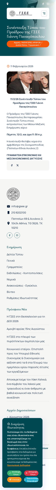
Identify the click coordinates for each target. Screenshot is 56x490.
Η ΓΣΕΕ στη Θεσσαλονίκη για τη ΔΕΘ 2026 (26, 319)
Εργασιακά (34, 45)
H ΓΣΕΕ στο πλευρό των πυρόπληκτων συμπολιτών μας (26, 339)
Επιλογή (16, 480)
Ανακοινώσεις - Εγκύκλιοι (22, 285)
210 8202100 (18, 212)
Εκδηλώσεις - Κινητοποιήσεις (25, 273)
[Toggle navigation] (44, 13)
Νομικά (11, 279)
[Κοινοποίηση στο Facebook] (12, 165)
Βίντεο (11, 292)
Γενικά (11, 260)
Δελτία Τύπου (21, 45)
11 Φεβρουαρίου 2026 (21, 66)
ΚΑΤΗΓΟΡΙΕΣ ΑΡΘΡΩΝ (31, 42)
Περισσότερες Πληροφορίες (32, 479)
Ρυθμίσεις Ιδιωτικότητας (22, 298)
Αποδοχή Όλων (16, 473)
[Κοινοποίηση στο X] (17, 165)
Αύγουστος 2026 (19, 417)
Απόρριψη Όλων (33, 473)
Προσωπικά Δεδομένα (18, 465)
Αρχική (17, 42)
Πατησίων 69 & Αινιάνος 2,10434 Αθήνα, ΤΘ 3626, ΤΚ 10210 (27, 223)
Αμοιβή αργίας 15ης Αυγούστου (26, 329)
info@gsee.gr (19, 206)
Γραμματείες (15, 267)
